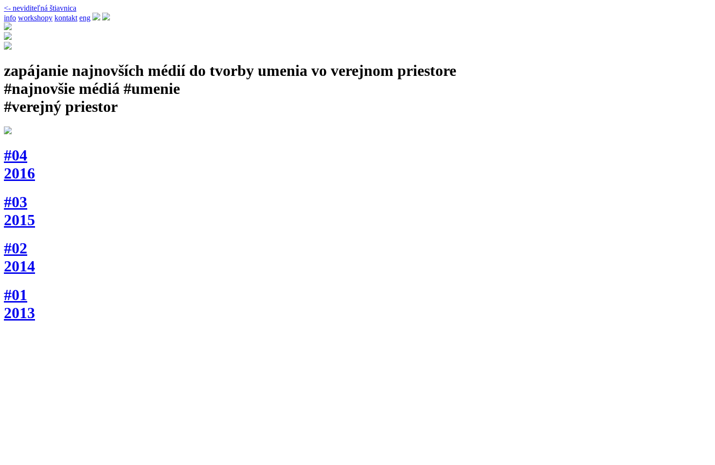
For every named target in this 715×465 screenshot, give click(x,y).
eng (84, 18)
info (10, 18)
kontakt (65, 18)
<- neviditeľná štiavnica (40, 8)
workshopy (35, 18)
